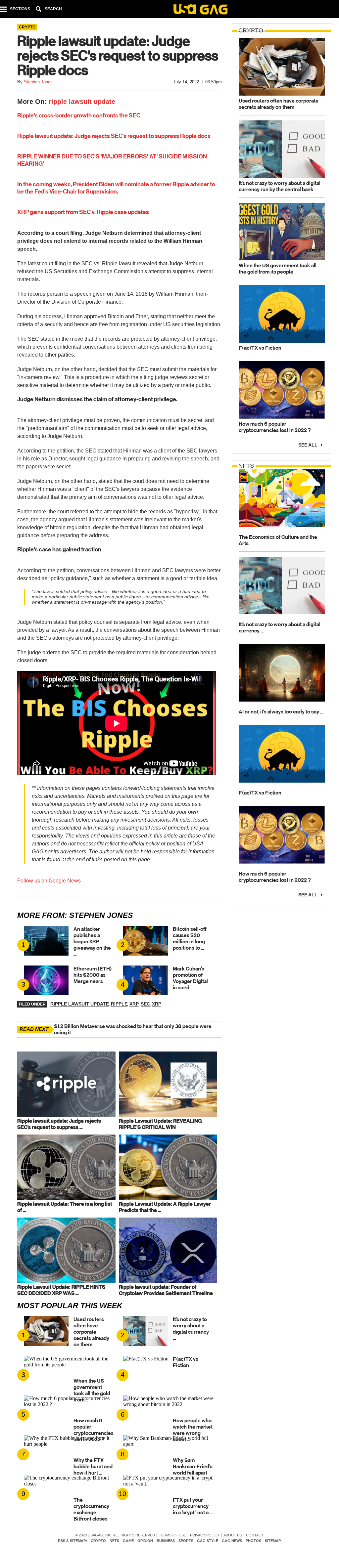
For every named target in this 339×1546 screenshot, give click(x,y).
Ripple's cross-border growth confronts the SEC (78, 115)
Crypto (98, 1541)
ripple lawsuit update (82, 101)
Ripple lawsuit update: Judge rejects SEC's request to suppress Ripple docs (114, 136)
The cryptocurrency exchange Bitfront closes (91, 1509)
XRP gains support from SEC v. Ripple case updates (83, 212)
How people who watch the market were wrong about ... (193, 1429)
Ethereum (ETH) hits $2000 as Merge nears (92, 975)
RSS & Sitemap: (72, 1541)
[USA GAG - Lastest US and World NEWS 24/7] (200, 10)
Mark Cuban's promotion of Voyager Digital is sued (190, 978)
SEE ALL (307, 444)
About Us (232, 1535)
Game (128, 1541)
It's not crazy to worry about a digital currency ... (191, 1328)
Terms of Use (172, 1535)
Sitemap (273, 1541)
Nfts (114, 1541)
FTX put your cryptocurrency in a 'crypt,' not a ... (193, 1506)
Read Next (34, 1029)
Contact (255, 1535)
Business (166, 1541)
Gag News (232, 1541)
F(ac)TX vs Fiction (185, 1362)
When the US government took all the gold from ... (91, 1390)
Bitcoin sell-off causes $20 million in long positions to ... (190, 938)
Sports (185, 1541)
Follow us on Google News (49, 880)
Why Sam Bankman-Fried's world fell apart (193, 1466)
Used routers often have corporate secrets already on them (91, 1332)
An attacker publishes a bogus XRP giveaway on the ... (92, 941)
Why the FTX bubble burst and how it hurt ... (93, 1466)
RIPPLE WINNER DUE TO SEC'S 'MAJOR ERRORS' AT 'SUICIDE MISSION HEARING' (112, 160)
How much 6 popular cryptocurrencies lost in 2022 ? (93, 1429)
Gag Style (207, 1541)
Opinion (145, 1541)
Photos (253, 1541)
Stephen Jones (101, 915)
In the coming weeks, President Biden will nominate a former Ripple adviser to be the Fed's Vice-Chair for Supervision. (116, 188)
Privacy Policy (204, 1535)
